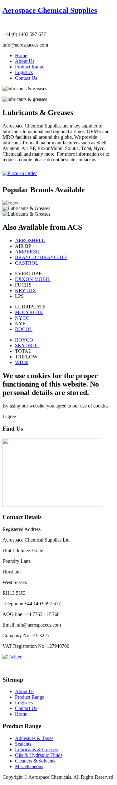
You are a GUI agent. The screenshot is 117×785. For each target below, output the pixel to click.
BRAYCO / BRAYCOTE (41, 257)
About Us (24, 61)
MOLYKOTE (29, 312)
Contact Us (26, 78)
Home (21, 55)
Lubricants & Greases (36, 749)
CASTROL (26, 263)
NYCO (22, 318)
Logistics (24, 72)
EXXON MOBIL (33, 279)
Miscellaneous (29, 766)
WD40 (21, 362)
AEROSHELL (30, 240)
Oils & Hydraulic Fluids (38, 755)
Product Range (29, 66)
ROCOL (23, 329)
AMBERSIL (28, 251)
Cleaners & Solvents (35, 760)
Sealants (23, 744)
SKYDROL (27, 345)
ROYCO (24, 339)
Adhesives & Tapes (34, 738)
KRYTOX (25, 290)
